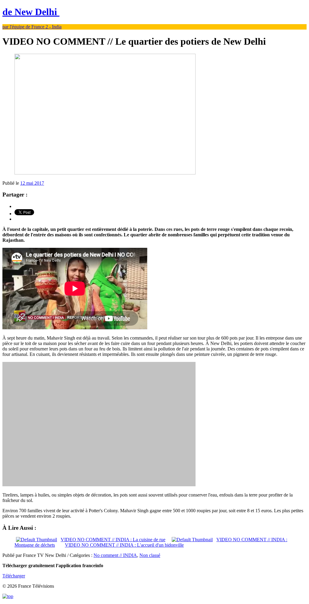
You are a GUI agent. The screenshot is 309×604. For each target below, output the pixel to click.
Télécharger (13, 575)
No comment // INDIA (115, 555)
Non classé (149, 555)
